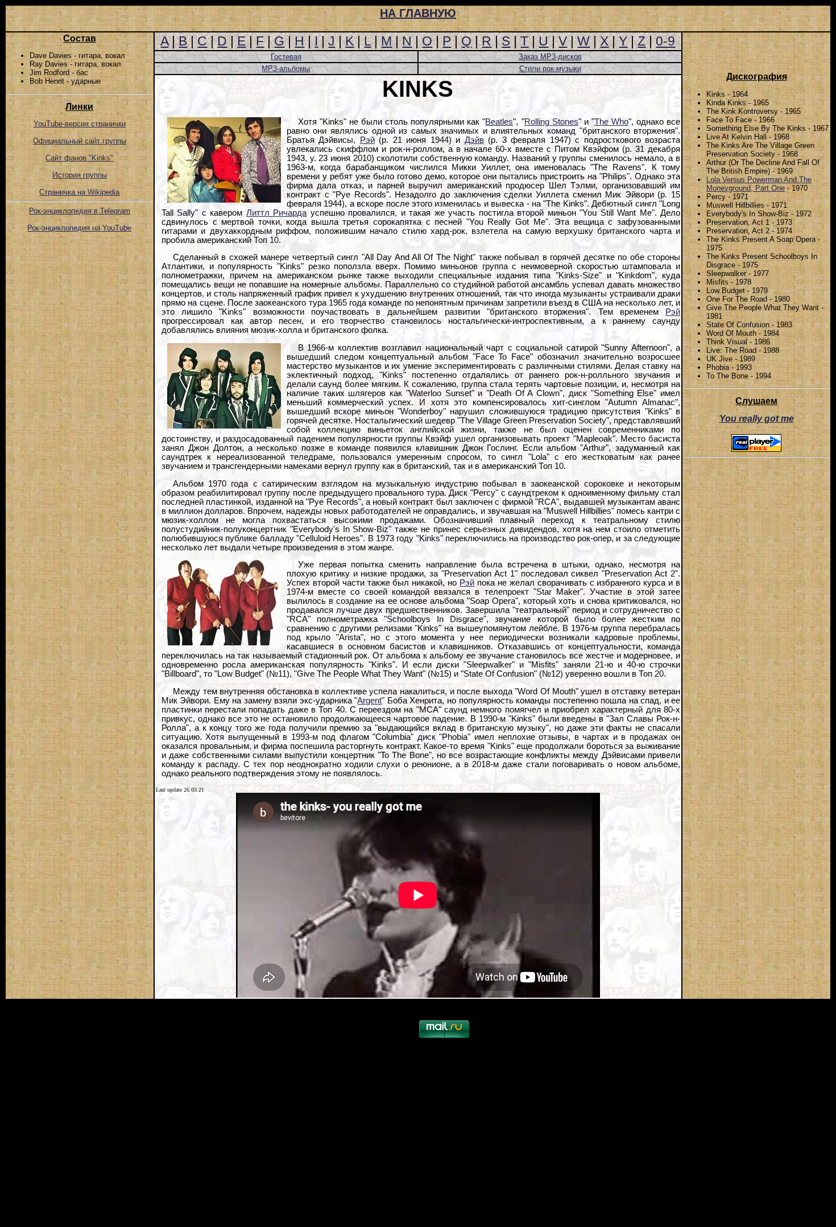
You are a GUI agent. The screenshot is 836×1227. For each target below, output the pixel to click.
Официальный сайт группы (79, 141)
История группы (79, 175)
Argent (369, 700)
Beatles (499, 121)
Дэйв (474, 140)
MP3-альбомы (286, 68)
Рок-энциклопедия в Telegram (79, 211)
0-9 (665, 41)
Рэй (367, 140)
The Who (611, 121)
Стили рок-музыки (550, 68)
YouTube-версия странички (80, 124)
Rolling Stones (551, 121)
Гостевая (286, 56)
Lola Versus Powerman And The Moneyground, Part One (759, 183)
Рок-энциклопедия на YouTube (79, 228)
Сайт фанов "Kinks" (79, 158)
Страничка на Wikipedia (79, 192)
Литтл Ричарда (276, 212)
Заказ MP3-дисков (550, 56)
